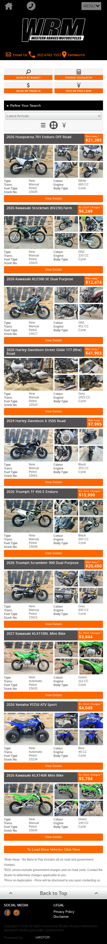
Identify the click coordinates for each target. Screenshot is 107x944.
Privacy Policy (64, 912)
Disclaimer (61, 916)
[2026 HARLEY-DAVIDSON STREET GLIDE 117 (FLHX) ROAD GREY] (53, 374)
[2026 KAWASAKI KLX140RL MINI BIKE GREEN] (53, 800)
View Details (53, 198)
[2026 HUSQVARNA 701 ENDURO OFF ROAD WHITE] (53, 161)
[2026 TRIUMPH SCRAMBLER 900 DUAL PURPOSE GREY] (53, 587)
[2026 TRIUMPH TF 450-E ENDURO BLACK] (53, 516)
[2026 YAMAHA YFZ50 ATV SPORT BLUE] (53, 729)
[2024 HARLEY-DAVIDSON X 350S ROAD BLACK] (53, 445)
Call (33, 6)
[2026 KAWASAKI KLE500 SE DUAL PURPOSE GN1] (53, 303)
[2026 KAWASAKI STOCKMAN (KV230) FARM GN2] (53, 232)
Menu (89, 6)
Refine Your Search (23, 105)
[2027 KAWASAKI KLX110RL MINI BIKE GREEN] (53, 658)
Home (11, 6)
